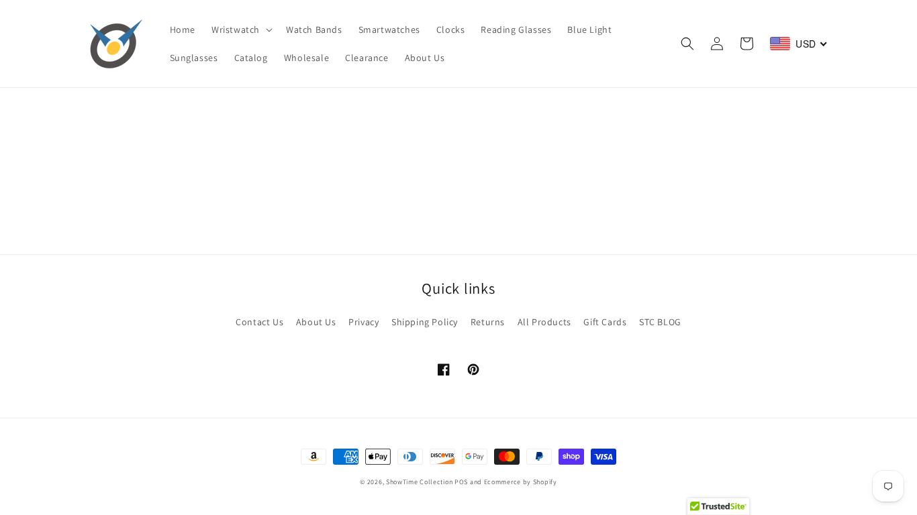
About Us (316, 322)
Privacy (363, 322)
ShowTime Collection (419, 481)
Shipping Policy (424, 322)
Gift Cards (604, 322)
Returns (488, 322)
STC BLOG (660, 322)
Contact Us (259, 322)
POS (461, 481)
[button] (240, 29)
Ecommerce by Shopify (520, 481)
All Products (544, 322)
